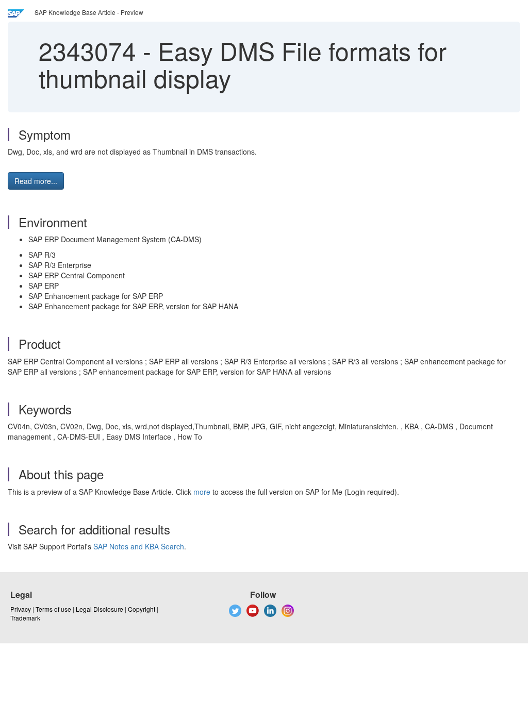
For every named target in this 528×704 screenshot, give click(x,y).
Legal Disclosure (99, 609)
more (201, 492)
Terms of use (53, 609)
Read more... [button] (35, 181)
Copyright (141, 609)
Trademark (25, 617)
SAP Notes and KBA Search (138, 546)
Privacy (20, 609)
